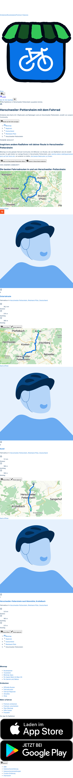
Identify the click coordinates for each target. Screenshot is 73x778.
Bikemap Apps (8, 675)
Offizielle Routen (9, 687)
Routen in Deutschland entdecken (37, 161)
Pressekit (7, 712)
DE (3, 94)
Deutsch (5, 763)
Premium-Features (22, 15)
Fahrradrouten (8, 689)
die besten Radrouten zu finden (41, 156)
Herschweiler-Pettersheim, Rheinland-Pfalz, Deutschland (29, 300)
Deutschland (10, 131)
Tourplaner (7, 673)
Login (4, 97)
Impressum (7, 775)
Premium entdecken (10, 704)
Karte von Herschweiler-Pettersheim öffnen (14, 161)
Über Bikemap (8, 708)
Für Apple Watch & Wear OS (13, 677)
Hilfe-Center (8, 710)
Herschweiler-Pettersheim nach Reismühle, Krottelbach (22, 601)
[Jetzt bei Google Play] (36, 750)
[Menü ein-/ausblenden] (14, 99)
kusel (2, 449)
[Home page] (36, 7)
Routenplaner (11, 15)
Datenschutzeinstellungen (12, 771)
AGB (5, 767)
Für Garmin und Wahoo (11, 679)
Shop (5, 696)
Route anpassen (17, 327)
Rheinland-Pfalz (11, 134)
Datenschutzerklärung (11, 769)
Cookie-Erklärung (9, 773)
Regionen (9, 128)
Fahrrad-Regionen (10, 691)
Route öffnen (6, 327)
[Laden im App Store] (36, 729)
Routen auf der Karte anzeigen (11, 121)
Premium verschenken (11, 706)
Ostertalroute (5, 296)
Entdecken (3, 15)
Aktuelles (7, 694)
